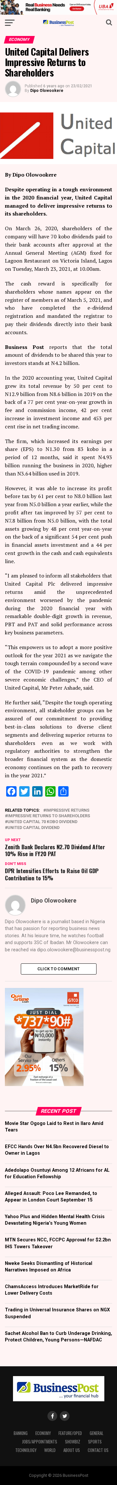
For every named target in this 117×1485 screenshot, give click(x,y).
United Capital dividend (33, 828)
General (96, 1433)
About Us (71, 1450)
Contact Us (98, 1450)
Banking (21, 1433)
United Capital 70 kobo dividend (42, 822)
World (50, 1450)
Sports (95, 1442)
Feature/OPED (70, 1433)
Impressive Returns (67, 810)
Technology (25, 1450)
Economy (43, 1433)
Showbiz (72, 1442)
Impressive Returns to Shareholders (48, 816)
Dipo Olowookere (46, 90)
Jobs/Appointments (39, 1442)
